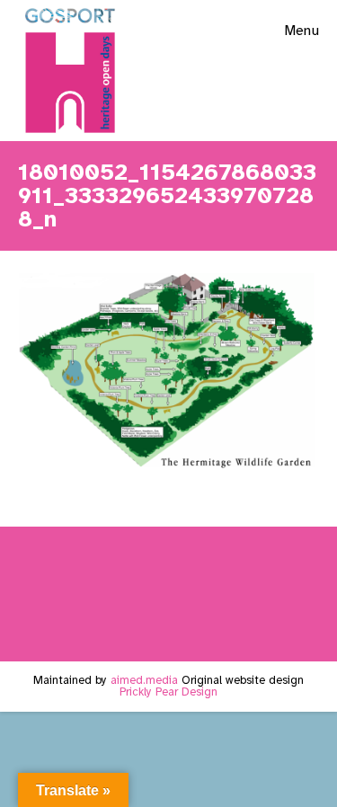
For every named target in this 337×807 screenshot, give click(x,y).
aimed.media (144, 680)
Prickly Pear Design (168, 692)
